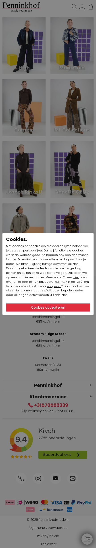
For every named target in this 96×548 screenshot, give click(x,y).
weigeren (54, 286)
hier (76, 277)
